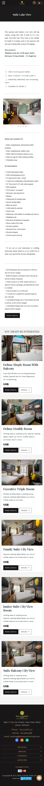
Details (24, 390)
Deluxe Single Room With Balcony (20, 366)
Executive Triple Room (18, 489)
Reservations (12, 315)
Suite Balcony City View (19, 670)
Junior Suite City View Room (18, 608)
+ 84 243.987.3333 (25, 729)
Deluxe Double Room (17, 429)
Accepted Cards (22, 767)
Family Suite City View (18, 549)
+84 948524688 (26, 733)
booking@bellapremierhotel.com (25, 736)
